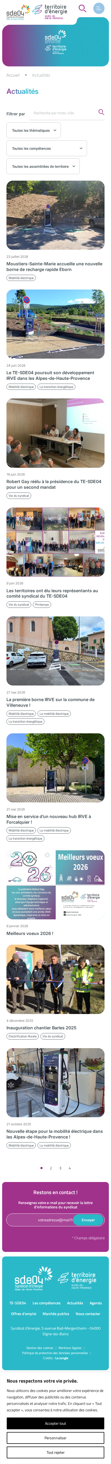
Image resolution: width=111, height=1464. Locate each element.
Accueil (13, 75)
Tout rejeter (56, 1452)
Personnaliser (55, 1438)
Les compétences (47, 1303)
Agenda (96, 1303)
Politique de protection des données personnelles (55, 1352)
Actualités (75, 1303)
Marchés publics (56, 1313)
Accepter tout (55, 1423)
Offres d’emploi (23, 1313)
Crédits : (55, 1358)
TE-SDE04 (17, 1303)
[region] (55, 75)
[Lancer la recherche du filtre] (101, 112)
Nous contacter (88, 1313)
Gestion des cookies (39, 1347)
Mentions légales (70, 1347)
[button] (99, 8)
